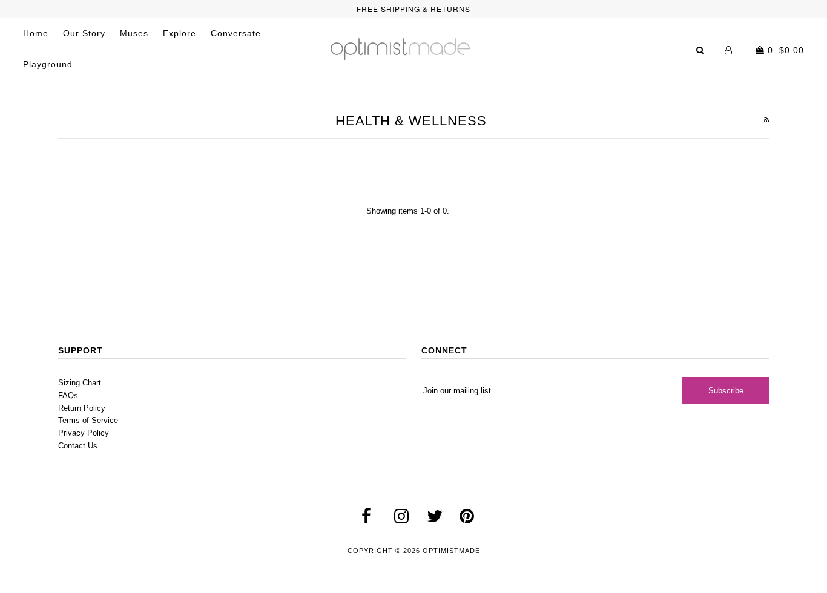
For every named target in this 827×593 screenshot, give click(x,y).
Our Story (84, 33)
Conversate (236, 33)
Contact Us (77, 445)
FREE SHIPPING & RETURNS (413, 9)
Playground (48, 64)
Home (35, 33)
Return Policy (81, 408)
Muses (134, 33)
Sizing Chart (79, 382)
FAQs (68, 395)
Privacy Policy (83, 432)
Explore (179, 33)
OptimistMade (451, 550)
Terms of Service (88, 420)
